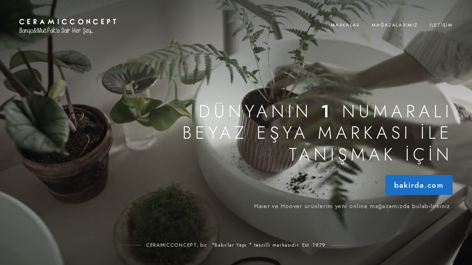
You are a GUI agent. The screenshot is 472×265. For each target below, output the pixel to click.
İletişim (441, 25)
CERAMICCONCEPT (69, 21)
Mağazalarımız (395, 25)
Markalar (345, 25)
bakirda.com (419, 184)
